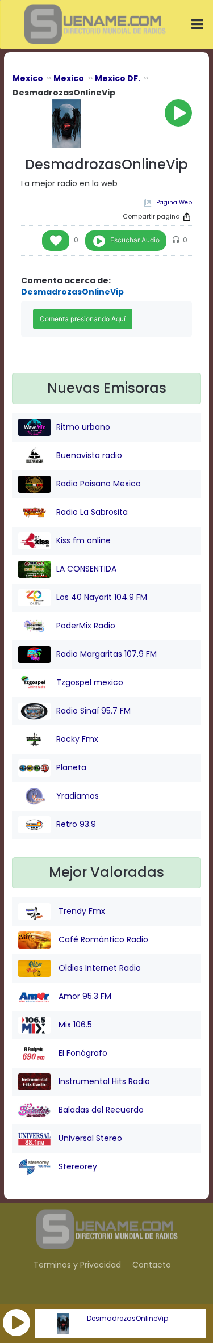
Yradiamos (77, 795)
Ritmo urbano (83, 427)
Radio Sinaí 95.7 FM (93, 710)
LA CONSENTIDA (86, 568)
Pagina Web (174, 202)
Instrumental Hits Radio (103, 1081)
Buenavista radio (89, 455)
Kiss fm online (83, 540)
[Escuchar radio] (178, 113)
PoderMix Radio (85, 625)
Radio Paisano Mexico (98, 483)
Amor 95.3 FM (83, 996)
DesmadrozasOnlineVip (127, 1318)
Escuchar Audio (135, 240)
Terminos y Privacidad (77, 1264)
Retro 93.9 (76, 824)
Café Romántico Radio (102, 939)
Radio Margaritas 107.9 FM (106, 654)
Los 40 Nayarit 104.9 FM (101, 597)
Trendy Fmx (80, 911)
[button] (16, 1322)
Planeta (71, 767)
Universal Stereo (89, 1138)
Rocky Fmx (77, 739)
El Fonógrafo (81, 1053)
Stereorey (76, 1166)
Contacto (151, 1264)
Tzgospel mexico (89, 682)
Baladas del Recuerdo (100, 1109)
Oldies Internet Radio (98, 967)
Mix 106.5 (74, 1024)
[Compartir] (187, 217)
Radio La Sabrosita (92, 512)
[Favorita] (55, 240)
